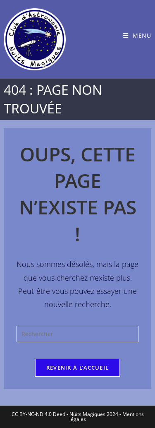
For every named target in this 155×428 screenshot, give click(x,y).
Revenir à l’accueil (77, 367)
